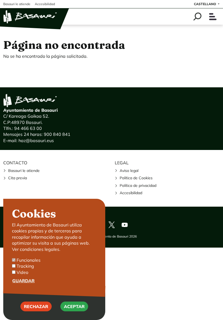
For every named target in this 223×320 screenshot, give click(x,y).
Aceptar (74, 306)
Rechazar (36, 306)
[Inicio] (30, 16)
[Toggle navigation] (213, 16)
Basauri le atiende (24, 170)
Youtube (124, 225)
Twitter (111, 225)
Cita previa (17, 177)
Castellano (205, 4)
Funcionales (29, 260)
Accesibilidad (131, 192)
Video (22, 272)
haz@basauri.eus (36, 140)
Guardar (23, 280)
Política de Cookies (136, 177)
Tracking (25, 266)
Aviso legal (129, 170)
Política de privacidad (138, 185)
